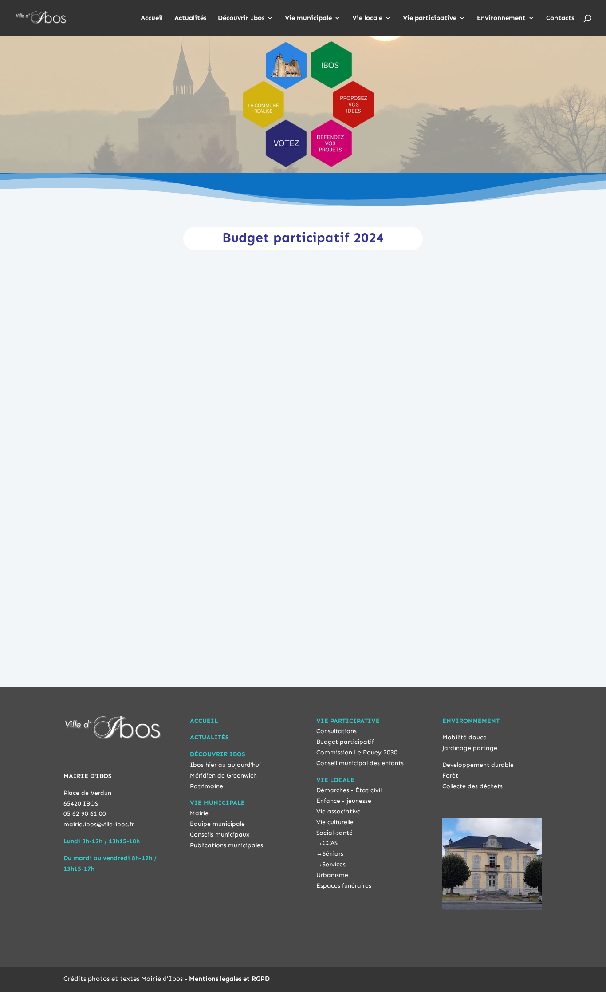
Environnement (501, 18)
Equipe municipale (217, 824)
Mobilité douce (464, 737)
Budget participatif (345, 742)
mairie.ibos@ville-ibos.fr (98, 824)
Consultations (336, 731)
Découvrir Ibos (241, 18)
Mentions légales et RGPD (229, 979)
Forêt (450, 775)
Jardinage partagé (469, 748)
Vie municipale (308, 18)
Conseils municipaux (220, 834)
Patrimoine (206, 786)
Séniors (333, 853)
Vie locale (367, 18)
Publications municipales (226, 845)
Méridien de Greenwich (223, 775)
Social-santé (334, 833)
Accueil (152, 18)
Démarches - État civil (349, 790)
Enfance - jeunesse (343, 801)
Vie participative (429, 18)
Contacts (560, 18)
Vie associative (338, 811)
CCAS (330, 843)
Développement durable (478, 765)
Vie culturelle (335, 822)
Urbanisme (332, 875)
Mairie (199, 813)
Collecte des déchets (472, 786)
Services (334, 864)
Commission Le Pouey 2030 (356, 752)
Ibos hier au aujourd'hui (225, 765)
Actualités (190, 18)
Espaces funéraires (343, 885)
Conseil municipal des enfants (360, 763)
